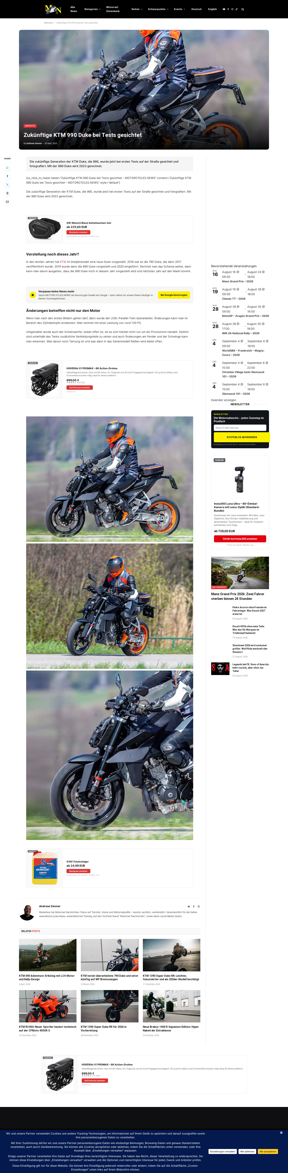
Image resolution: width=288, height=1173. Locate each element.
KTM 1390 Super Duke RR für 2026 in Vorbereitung (103, 1028)
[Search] (242, 9)
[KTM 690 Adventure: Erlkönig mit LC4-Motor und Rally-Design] (47, 955)
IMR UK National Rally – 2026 (241, 333)
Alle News (73, 9)
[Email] (7, 201)
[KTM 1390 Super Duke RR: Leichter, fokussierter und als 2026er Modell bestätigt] (171, 955)
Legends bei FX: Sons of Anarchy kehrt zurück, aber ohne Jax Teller (250, 667)
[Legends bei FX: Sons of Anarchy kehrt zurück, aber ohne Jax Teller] (220, 668)
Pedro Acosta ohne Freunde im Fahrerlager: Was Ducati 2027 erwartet (249, 610)
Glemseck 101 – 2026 (236, 393)
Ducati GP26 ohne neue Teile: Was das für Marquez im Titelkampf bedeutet (248, 629)
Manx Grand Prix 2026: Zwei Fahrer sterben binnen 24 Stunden (237, 596)
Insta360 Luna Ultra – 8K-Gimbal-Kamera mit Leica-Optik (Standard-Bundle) (237, 507)
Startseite (48, 23)
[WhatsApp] (7, 167)
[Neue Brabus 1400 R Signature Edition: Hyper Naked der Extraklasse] (171, 1006)
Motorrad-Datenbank (113, 9)
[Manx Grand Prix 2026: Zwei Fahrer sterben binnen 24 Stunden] (240, 573)
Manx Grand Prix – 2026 (237, 281)
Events (178, 9)
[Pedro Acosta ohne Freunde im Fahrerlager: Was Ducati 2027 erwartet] (220, 611)
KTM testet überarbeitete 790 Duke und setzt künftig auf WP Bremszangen (109, 977)
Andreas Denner (34, 143)
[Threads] (7, 193)
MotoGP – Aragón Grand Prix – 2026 (245, 316)
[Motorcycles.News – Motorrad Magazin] (53, 9)
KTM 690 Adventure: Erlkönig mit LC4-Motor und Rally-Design (47, 977)
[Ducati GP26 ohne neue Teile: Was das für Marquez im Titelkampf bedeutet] (220, 630)
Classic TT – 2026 (234, 298)
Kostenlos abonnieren (242, 437)
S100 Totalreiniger (77, 861)
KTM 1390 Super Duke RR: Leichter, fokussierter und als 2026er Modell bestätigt (171, 977)
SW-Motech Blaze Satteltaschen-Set (88, 222)
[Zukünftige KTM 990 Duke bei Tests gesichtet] (144, 90)
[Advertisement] (236, 207)
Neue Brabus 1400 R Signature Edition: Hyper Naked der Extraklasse (171, 1028)
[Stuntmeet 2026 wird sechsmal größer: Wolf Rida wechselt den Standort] (220, 649)
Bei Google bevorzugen (174, 295)
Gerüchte (30, 126)
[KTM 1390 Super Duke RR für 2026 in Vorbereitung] (109, 1006)
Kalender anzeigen (223, 400)
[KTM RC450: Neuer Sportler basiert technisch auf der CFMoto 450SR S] (47, 1006)
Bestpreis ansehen (78, 232)
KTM (63, 261)
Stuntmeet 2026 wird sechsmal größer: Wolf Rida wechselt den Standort (249, 648)
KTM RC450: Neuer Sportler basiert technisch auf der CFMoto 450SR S (47, 1028)
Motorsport (219, 587)
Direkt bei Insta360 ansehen (240, 538)
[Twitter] (7, 184)
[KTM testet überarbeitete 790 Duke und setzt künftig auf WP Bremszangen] (109, 955)
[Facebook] (7, 176)
